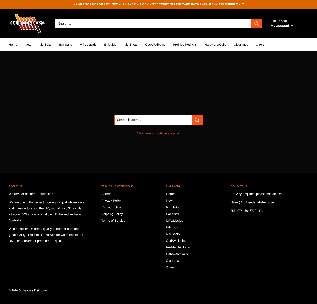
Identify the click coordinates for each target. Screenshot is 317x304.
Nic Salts (45, 44)
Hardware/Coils (215, 44)
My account (280, 25)
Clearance (241, 44)
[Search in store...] (197, 120)
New (28, 44)
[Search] (256, 23)
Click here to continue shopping (158, 133)
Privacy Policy (111, 200)
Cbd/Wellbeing (155, 44)
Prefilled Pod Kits (185, 44)
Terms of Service (113, 220)
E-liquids (110, 44)
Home (13, 44)
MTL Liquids (88, 44)
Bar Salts (65, 44)
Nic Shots (131, 44)
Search (106, 194)
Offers (260, 44)
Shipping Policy (112, 214)
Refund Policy (111, 207)
